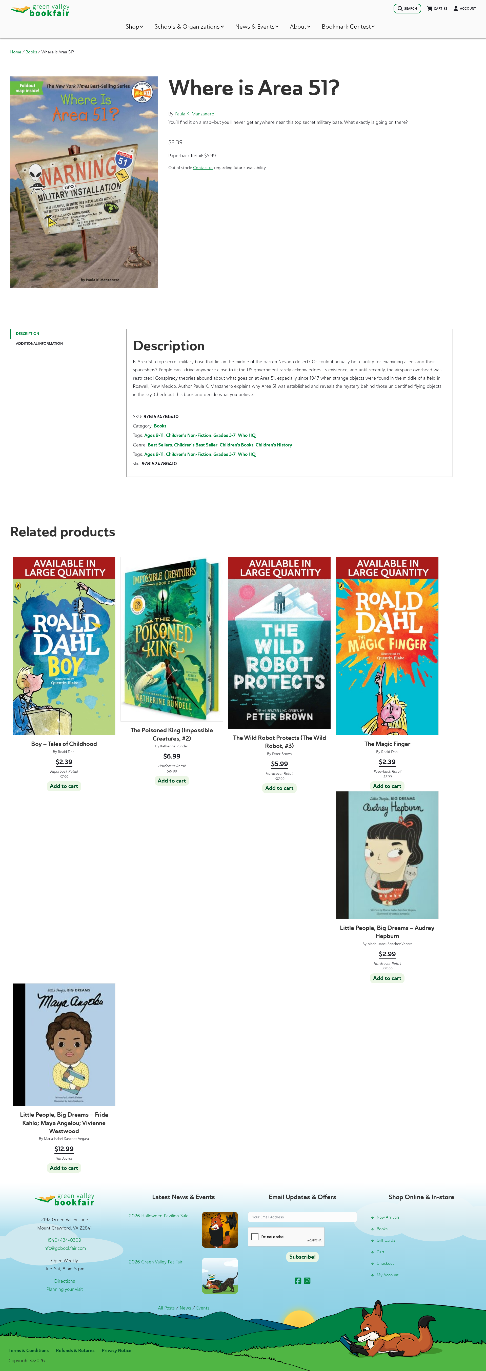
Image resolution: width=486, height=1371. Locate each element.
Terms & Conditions (29, 1350)
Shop (132, 26)
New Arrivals (388, 1217)
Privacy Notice (116, 1350)
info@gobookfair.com (65, 1248)
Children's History (274, 445)
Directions (64, 1281)
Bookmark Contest (346, 26)
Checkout (385, 1263)
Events (202, 1308)
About (298, 26)
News (185, 1308)
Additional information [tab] (39, 343)
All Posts (166, 1308)
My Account (388, 1275)
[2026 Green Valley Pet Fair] (220, 1275)
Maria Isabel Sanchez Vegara (390, 944)
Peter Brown (282, 754)
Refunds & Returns (75, 1350)
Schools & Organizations (187, 26)
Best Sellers (160, 445)
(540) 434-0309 (64, 1240)
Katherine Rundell (174, 746)
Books (31, 51)
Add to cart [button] (64, 786)
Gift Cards (386, 1240)
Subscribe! (302, 1257)
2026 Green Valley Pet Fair (156, 1262)
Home (15, 51)
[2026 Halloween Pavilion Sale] (220, 1229)
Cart (380, 1252)
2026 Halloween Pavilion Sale (159, 1216)
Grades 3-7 (224, 435)
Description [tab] (27, 333)
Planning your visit (65, 1289)
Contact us (203, 167)
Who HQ (247, 435)
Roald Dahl (66, 752)
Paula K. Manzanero (194, 114)
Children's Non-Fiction (188, 435)
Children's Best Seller (195, 445)
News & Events (255, 26)
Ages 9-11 (154, 435)
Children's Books (236, 445)
